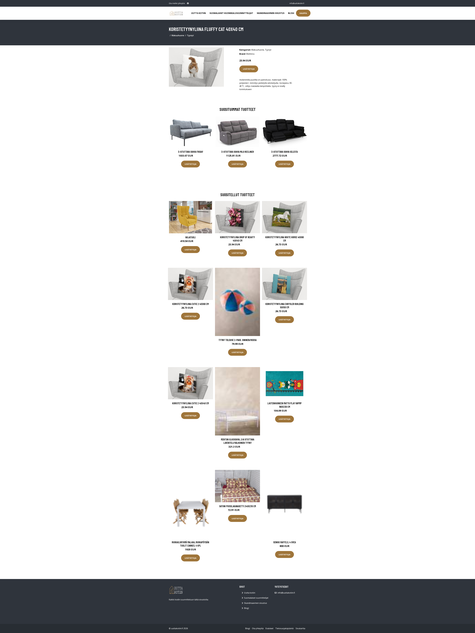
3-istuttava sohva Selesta (284, 151)
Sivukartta (300, 628)
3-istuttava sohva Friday (190, 151)
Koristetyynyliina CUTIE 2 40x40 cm (190, 403)
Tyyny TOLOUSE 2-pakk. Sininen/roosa (238, 339)
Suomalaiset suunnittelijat (256, 597)
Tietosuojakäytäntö (284, 628)
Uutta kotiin (198, 13)
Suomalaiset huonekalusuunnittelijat (231, 13)
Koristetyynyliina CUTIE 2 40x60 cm (190, 303)
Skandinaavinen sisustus (270, 13)
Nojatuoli (190, 237)
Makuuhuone (178, 35)
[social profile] (188, 3)
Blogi (291, 13)
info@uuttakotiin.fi (297, 3)
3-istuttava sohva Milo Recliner (237, 151)
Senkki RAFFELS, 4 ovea (284, 542)
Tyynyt (190, 35)
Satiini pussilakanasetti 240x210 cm (237, 506)
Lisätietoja (249, 69)
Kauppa (303, 13)
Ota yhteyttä (257, 628)
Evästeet (269, 628)
